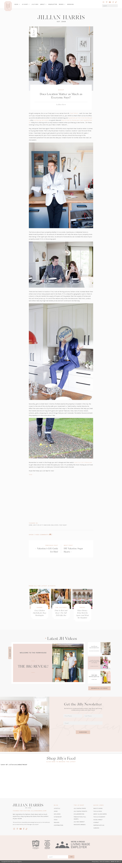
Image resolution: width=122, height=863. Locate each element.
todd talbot (63, 525)
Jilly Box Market (79, 822)
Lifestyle (57, 808)
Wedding (70, 4)
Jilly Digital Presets (80, 811)
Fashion (56, 822)
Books (61, 4)
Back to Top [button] (115, 861)
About (42, 4)
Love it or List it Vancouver (83, 462)
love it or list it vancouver (41, 525)
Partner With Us (98, 825)
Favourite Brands (79, 824)
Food (55, 819)
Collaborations (79, 814)
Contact (96, 822)
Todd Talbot (74, 113)
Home (56, 811)
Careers (96, 828)
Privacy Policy (95, 861)
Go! (71, 856)
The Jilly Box (61, 607)
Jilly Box (35, 6)
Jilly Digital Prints (80, 808)
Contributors (58, 825)
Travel (82, 607)
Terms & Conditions (105, 861)
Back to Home (97, 808)
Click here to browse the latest (61, 762)
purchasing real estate (40, 120)
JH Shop (25, 4)
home (30, 525)
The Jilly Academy (99, 817)
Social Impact (97, 819)
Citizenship (58, 817)
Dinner (39, 607)
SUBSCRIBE (83, 732)
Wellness (57, 814)
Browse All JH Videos (99, 688)
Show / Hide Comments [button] (45, 534)
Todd (30, 474)
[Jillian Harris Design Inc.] (61, 17)
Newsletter (52, 4)
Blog (16, 4)
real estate (54, 525)
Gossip (61, 90)
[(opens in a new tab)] (48, 663)
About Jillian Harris (100, 814)
